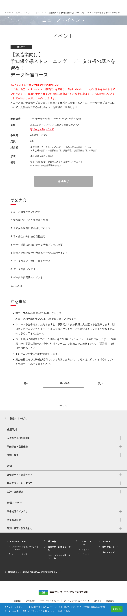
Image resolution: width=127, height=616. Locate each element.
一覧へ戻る (63, 383)
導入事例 (52, 541)
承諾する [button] (117, 609)
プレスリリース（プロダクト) (76, 601)
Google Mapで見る (43, 129)
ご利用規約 (30, 601)
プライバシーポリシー (49, 601)
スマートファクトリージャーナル (59, 556)
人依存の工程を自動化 (18, 438)
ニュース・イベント (23, 12)
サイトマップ (108, 552)
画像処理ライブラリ (17, 511)
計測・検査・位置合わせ (20, 528)
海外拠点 (110, 601)
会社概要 (17, 601)
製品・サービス (18, 418)
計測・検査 (13, 455)
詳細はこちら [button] (64, 611)
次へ (100, 383)
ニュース (85, 550)
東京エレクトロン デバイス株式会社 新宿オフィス (54, 124)
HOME (8, 12)
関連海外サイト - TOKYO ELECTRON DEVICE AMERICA (32, 572)
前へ (26, 383)
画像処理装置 (14, 520)
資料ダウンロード (110, 547)
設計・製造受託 (15, 491)
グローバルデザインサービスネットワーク (25, 548)
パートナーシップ (19, 554)
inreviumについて (18, 541)
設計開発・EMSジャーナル (59, 548)
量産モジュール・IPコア (19, 483)
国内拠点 (97, 601)
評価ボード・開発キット (20, 474)
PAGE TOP (63, 406)
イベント (39, 12)
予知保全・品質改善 (17, 446)
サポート (106, 541)
